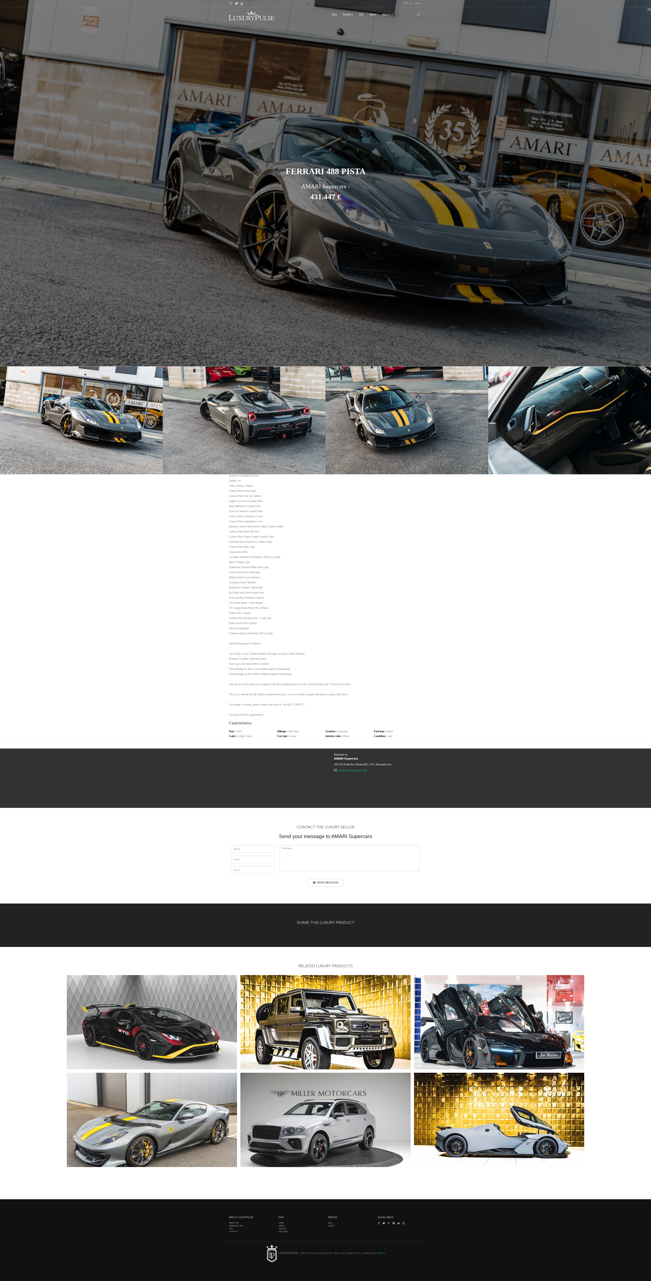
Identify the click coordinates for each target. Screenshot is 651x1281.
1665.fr (381, 1253)
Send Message (327, 882)
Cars (281, 1223)
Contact (233, 1231)
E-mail (409, 3)
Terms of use (236, 1226)
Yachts (282, 1228)
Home (281, 1226)
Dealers (348, 14)
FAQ (231, 1228)
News (373, 14)
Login (419, 3)
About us (388, 14)
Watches (283, 1231)
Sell (361, 14)
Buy (335, 14)
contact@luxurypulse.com (352, 770)
